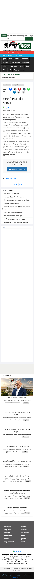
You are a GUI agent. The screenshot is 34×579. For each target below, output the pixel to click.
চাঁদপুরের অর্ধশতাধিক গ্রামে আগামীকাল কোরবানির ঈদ (16, 200)
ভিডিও (20, 55)
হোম (4, 74)
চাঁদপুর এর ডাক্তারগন (19, 70)
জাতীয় (17, 59)
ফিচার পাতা (5, 62)
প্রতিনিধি (23, 536)
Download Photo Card (18, 169)
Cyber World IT (17, 577)
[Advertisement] (17, 17)
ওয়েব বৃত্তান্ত (7, 526)
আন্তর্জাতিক (25, 59)
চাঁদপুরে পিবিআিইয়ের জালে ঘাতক (17, 508)
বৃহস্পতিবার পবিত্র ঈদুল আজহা (11, 203)
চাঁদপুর (10, 59)
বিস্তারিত (26, 403)
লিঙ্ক (27, 66)
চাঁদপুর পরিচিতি (3, 55)
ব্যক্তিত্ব (5, 66)
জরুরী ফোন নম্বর (25, 532)
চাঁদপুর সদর (10, 74)
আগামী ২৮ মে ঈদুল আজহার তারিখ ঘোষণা (14, 219)
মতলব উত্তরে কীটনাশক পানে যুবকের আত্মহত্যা (17, 461)
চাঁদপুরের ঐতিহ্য (16, 62)
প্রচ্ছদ (4, 59)
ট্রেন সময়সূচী (24, 529)
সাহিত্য (21, 66)
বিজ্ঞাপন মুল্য (7, 532)
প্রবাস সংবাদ (13, 66)
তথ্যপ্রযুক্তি (25, 62)
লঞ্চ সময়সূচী (10, 55)
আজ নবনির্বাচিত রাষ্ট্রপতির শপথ (11, 193)
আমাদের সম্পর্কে (8, 536)
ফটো (16, 55)
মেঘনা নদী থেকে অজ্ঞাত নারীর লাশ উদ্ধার (17, 476)
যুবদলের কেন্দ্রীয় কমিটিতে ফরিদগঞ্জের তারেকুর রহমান (15, 35)
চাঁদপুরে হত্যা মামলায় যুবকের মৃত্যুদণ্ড (12, 212)
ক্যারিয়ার (6, 539)
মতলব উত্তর (17, 74)
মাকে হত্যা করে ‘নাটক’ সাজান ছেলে (12, 216)
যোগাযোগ (23, 542)
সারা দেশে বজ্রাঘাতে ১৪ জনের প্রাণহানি (17, 446)
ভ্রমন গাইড (23, 539)
